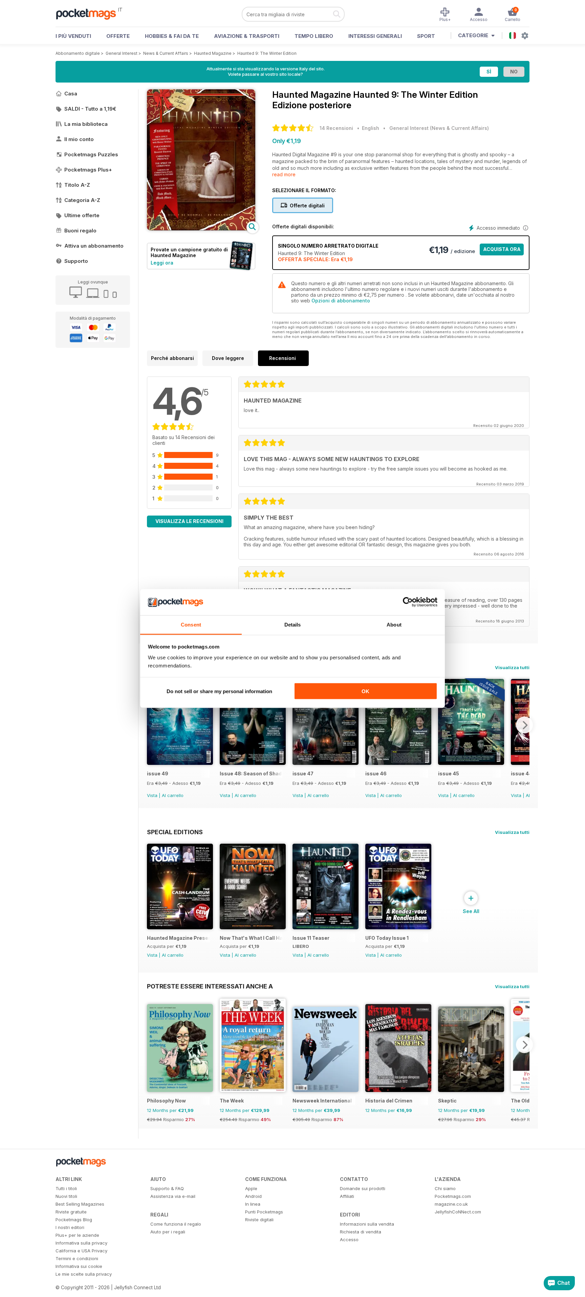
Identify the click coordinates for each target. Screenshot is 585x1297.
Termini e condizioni (77, 1258)
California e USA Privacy (81, 1250)
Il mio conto (79, 139)
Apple (251, 1188)
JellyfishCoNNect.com (458, 1211)
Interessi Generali (375, 36)
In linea (252, 1204)
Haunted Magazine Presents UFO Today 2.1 (178, 938)
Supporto (76, 261)
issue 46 (376, 773)
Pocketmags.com (453, 1196)
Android (253, 1196)
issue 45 (448, 773)
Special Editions (175, 831)
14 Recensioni (336, 128)
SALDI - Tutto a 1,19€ (90, 109)
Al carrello (172, 795)
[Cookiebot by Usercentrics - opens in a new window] (407, 602)
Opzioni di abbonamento (340, 300)
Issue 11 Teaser (310, 938)
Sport (426, 36)
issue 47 (302, 773)
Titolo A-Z (77, 185)
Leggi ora (162, 263)
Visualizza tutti (512, 667)
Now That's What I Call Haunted (251, 938)
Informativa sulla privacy (81, 1243)
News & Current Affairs (165, 53)
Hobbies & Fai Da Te (172, 36)
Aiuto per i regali (167, 1231)
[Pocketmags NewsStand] (89, 13)
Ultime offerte (82, 215)
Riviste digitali (259, 1219)
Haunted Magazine (213, 53)
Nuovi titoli (66, 1196)
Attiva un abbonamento (94, 246)
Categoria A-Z (82, 200)
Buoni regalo (80, 230)
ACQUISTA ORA (502, 249)
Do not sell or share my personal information (219, 691)
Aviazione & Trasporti (246, 36)
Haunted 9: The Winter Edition (267, 53)
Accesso (349, 1239)
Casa (70, 93)
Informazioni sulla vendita (367, 1224)
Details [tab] (292, 624)
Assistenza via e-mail (172, 1196)
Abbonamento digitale (78, 53)
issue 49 (157, 773)
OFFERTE (118, 36)
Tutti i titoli (66, 1188)
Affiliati (347, 1196)
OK (365, 691)
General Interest (121, 53)
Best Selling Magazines (80, 1204)
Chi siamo (445, 1188)
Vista (152, 795)
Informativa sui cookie (79, 1266)
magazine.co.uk (451, 1204)
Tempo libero (314, 36)
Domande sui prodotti (362, 1188)
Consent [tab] (191, 624)
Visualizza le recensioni (189, 521)
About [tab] (394, 624)
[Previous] (152, 724)
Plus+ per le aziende (77, 1235)
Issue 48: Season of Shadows (251, 773)
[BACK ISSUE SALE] (180, 763)
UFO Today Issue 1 (387, 938)
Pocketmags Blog (74, 1219)
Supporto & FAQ (167, 1188)
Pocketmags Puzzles (91, 154)
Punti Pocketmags (264, 1211)
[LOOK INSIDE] (201, 228)
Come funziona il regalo (175, 1224)
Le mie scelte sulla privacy (84, 1274)
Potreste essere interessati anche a (210, 986)
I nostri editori (70, 1227)
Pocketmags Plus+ (88, 169)
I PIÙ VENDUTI (73, 36)
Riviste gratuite (71, 1211)
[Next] (524, 724)
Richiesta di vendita (360, 1231)
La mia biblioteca (86, 124)
